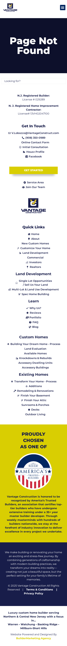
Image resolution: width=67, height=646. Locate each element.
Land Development (33, 274)
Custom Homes (33, 337)
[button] (62, 7)
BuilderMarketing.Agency (33, 638)
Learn (33, 301)
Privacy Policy (33, 593)
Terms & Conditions (39, 589)
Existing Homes (33, 374)
